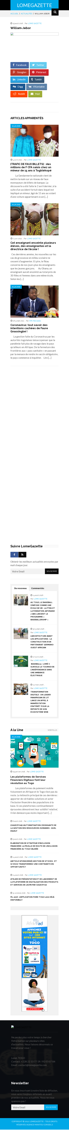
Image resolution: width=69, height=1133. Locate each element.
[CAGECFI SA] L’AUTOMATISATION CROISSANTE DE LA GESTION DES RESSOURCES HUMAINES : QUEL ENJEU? (33, 828)
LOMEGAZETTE (34, 5)
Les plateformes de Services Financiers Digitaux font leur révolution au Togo (28, 780)
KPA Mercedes (35, 321)
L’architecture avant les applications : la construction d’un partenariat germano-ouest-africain (42, 642)
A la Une (16, 126)
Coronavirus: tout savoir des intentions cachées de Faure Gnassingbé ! (29, 328)
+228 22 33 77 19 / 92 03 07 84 (38, 1061)
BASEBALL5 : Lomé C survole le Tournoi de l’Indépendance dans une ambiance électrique (42, 670)
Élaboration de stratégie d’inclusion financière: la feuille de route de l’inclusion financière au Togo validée (33, 846)
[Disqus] (34, 414)
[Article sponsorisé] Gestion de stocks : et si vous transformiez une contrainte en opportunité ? (33, 864)
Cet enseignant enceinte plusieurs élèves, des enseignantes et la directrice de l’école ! (33, 246)
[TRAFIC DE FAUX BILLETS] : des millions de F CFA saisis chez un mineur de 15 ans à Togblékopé (31, 167)
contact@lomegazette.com (32, 1065)
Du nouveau (20, 588)
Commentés (37, 588)
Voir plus (52, 730)
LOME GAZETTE (35, 23)
